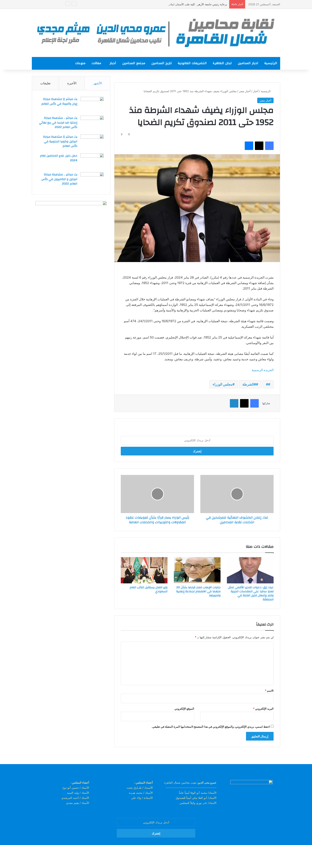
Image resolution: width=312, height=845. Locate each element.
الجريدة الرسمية (263, 370)
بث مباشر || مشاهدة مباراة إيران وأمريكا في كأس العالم (59, 101)
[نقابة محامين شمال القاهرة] (156, 33)
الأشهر (97, 83)
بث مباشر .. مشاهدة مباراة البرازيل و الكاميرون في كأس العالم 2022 (59, 179)
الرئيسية (270, 63)
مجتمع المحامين (133, 63)
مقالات (96, 63)
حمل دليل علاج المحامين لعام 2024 (58, 158)
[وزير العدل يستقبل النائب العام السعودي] (144, 570)
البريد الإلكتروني (263, 708)
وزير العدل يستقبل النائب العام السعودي (148, 589)
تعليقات (45, 83)
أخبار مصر (245, 91)
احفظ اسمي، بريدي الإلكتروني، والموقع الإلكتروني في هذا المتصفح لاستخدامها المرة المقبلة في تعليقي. (211, 726)
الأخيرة (71, 83)
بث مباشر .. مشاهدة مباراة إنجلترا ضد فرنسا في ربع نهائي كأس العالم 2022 (58, 122)
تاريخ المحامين (161, 63)
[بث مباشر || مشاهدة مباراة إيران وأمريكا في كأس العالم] (92, 105)
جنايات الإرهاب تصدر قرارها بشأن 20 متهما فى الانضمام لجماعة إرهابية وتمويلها (198, 591)
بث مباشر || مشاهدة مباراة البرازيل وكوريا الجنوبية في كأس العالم (60, 141)
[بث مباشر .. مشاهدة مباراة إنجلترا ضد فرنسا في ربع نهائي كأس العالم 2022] (92, 124)
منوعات (80, 63)
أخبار (113, 63)
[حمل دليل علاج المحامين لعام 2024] (92, 161)
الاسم (269, 690)
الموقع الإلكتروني (184, 708)
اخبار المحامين (248, 63)
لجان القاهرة (222, 63)
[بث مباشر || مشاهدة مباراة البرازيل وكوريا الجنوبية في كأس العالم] (92, 142)
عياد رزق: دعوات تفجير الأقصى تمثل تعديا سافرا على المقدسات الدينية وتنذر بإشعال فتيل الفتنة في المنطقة (251, 593)
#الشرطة (249, 384)
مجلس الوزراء (222, 384)
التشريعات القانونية (192, 63)
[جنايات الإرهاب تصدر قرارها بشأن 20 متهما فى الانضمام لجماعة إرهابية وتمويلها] (197, 570)
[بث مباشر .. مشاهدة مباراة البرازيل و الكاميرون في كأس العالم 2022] (92, 180)
